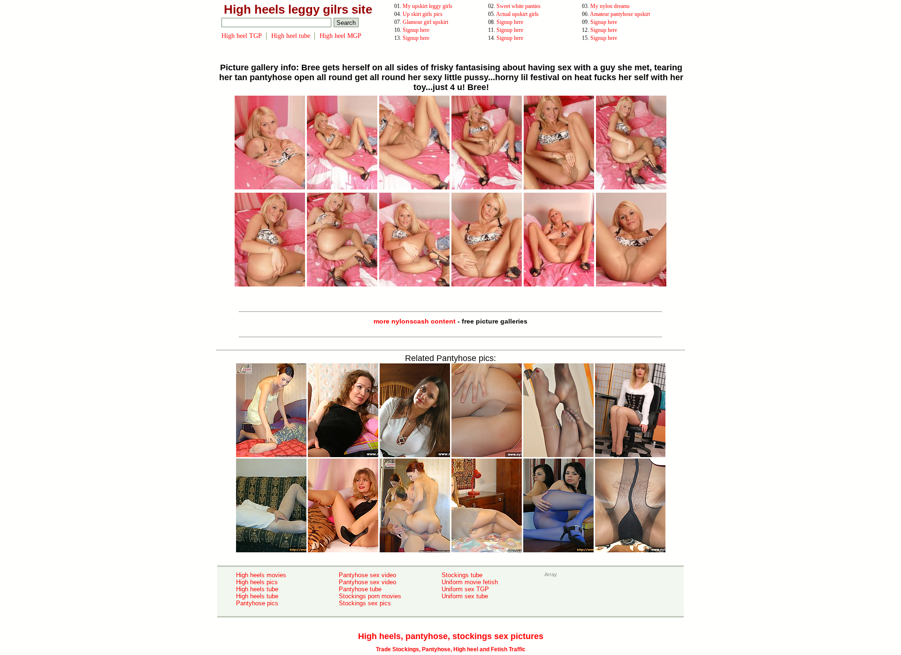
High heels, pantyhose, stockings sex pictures (450, 636)
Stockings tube (462, 575)
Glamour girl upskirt (425, 22)
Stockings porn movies (370, 596)
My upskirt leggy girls (427, 6)
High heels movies (261, 575)
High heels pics (257, 582)
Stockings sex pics (365, 603)
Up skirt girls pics (423, 14)
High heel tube (290, 35)
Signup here (509, 22)
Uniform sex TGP (465, 589)
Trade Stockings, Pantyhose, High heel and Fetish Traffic (451, 649)
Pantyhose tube (360, 589)
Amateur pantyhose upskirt (620, 14)
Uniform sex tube (465, 596)
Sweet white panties (518, 6)
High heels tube (257, 589)
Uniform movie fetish (470, 582)
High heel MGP (340, 35)
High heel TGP (241, 35)
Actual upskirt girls (517, 14)
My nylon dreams (610, 6)
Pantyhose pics (257, 603)
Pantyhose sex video (367, 575)
